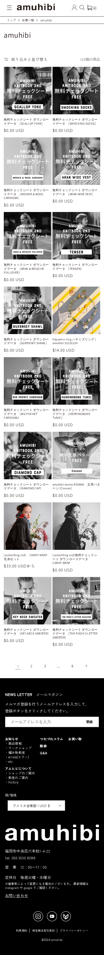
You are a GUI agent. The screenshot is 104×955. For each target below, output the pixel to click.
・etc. (9, 761)
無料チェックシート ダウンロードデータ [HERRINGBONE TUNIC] (75, 413)
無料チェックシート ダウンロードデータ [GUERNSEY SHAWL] (26, 341)
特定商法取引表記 (43, 930)
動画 (43, 746)
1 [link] (18, 666)
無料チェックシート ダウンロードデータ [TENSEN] (75, 267)
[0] (89, 8)
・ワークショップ (18, 748)
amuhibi (46, 20)
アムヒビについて (18, 768)
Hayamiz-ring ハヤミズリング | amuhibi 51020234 (74, 341)
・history (11, 782)
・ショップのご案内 (20, 773)
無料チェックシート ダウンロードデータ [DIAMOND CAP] (26, 486)
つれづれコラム (51, 738)
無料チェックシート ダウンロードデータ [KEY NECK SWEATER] (26, 631)
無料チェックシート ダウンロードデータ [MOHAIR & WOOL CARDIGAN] (26, 194)
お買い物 (28, 20)
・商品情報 (13, 743)
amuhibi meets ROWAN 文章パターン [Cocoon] (76, 486)
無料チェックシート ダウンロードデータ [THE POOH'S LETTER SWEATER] (75, 633)
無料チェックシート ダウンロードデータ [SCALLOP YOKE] (26, 121)
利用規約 (21, 930)
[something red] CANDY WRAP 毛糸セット (27, 557)
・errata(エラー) (17, 757)
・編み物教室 (15, 752)
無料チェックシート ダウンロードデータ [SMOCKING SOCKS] (75, 121)
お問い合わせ (16, 895)
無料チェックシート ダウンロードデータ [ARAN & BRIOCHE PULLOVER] (26, 268)
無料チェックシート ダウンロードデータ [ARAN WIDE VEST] (75, 192)
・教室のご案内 (16, 777)
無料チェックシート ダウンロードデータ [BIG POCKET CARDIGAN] (26, 413)
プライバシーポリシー (74, 930)
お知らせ (11, 738)
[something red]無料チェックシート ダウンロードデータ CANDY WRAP (75, 559)
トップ (11, 20)
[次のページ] (86, 665)
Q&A (43, 753)
